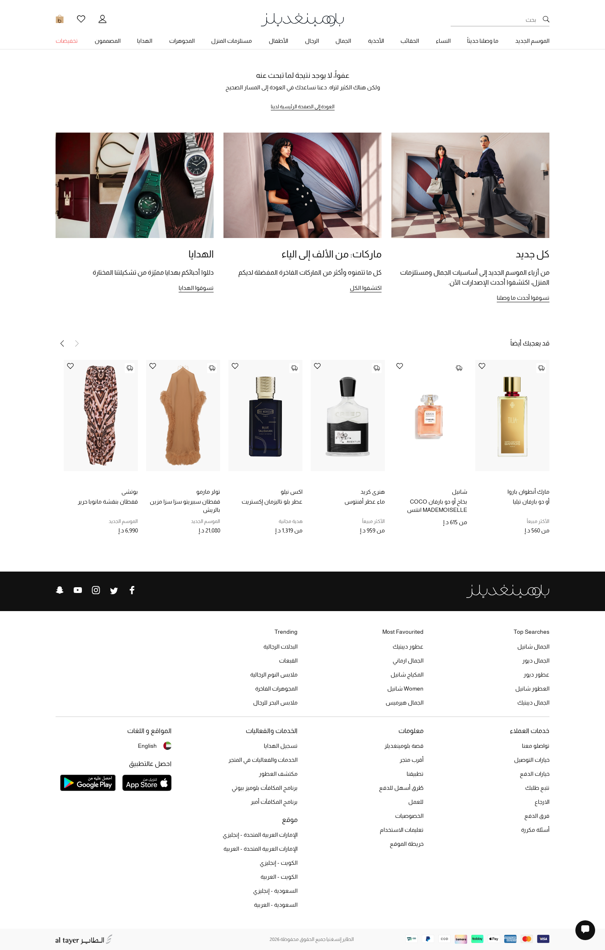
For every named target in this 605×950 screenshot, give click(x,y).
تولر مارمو (208, 491)
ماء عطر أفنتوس (364, 501)
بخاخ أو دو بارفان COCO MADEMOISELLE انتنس (437, 505)
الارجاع (542, 801)
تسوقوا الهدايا (196, 288)
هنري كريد (373, 491)
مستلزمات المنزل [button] (231, 40)
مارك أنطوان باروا (528, 491)
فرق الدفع (536, 815)
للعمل (416, 801)
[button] (62, 343)
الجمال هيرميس (405, 702)
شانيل (459, 491)
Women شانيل (405, 688)
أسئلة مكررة (535, 829)
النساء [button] (443, 40)
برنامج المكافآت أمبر (274, 801)
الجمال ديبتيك (533, 702)
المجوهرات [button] (182, 40)
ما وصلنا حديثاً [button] (482, 40)
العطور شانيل (532, 688)
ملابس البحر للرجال (275, 702)
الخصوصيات (409, 815)
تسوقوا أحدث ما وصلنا (523, 297)
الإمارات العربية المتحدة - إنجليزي (260, 834)
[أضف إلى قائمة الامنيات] (482, 367)
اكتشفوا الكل (366, 288)
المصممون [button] (108, 40)
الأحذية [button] (376, 40)
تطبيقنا (415, 773)
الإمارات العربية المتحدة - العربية (260, 848)
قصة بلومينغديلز (404, 745)
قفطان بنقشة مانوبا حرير (108, 501)
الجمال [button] (343, 40)
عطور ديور (536, 674)
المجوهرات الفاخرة (276, 688)
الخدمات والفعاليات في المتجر (263, 759)
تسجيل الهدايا (281, 745)
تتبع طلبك (537, 787)
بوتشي (129, 491)
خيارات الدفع (534, 773)
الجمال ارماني (408, 660)
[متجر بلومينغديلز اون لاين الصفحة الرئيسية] (302, 19)
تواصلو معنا (535, 745)
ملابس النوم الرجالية (274, 674)
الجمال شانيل (533, 646)
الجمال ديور (535, 660)
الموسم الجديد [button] (532, 40)
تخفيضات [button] (67, 40)
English (147, 745)
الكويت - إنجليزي (279, 862)
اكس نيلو (291, 491)
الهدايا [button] (144, 40)
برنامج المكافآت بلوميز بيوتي (265, 787)
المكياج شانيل (407, 674)
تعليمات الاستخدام (402, 829)
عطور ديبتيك (408, 646)
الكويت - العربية (279, 876)
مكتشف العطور (278, 773)
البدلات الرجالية (280, 646)
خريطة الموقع (407, 843)
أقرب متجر (412, 759)
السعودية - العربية (276, 904)
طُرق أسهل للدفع (401, 787)
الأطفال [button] (278, 40)
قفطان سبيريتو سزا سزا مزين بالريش (185, 505)
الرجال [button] (312, 40)
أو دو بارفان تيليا (531, 501)
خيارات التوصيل (531, 759)
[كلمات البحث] (546, 19)
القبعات (288, 660)
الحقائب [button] (409, 40)
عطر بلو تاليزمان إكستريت (272, 501)
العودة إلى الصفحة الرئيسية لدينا (303, 107)
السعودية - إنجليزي (275, 890)
